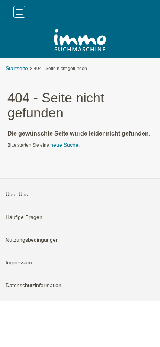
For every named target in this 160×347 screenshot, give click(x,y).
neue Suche (64, 145)
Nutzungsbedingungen (32, 240)
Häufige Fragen (24, 217)
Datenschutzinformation (33, 285)
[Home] (80, 41)
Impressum (19, 262)
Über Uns (17, 194)
